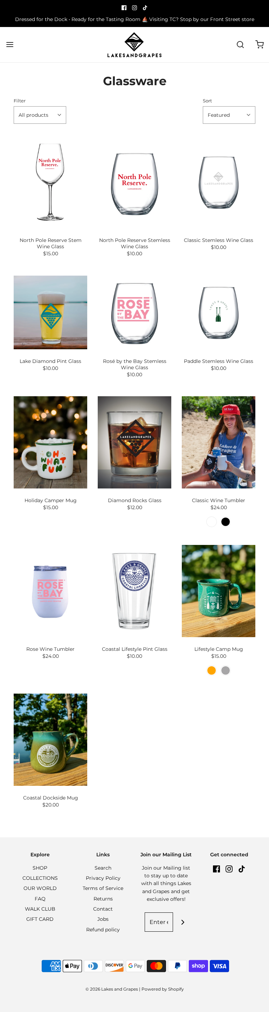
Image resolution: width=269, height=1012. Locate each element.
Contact (103, 909)
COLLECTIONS (40, 878)
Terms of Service (103, 888)
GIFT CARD (40, 919)
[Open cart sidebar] (259, 44)
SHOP (40, 868)
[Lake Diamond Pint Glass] (50, 312)
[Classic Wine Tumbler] (218, 442)
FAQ (40, 899)
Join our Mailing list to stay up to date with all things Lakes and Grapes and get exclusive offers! (166, 884)
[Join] (182, 922)
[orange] (211, 670)
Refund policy (103, 929)
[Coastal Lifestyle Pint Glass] (134, 591)
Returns (103, 899)
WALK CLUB (40, 909)
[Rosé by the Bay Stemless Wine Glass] (134, 312)
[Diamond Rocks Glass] (134, 442)
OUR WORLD (40, 888)
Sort (207, 100)
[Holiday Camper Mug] (50, 442)
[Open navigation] (9, 44)
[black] (225, 522)
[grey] (225, 670)
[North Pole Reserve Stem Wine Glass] (50, 182)
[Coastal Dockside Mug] (50, 740)
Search (103, 868)
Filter (20, 100)
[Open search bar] (240, 44)
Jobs (103, 919)
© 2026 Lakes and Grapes (111, 989)
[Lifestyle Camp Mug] (218, 591)
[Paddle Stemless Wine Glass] (218, 312)
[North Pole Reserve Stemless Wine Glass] (134, 182)
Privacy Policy (103, 878)
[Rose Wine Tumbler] (50, 591)
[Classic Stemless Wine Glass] (218, 182)
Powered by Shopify (163, 989)
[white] (211, 522)
